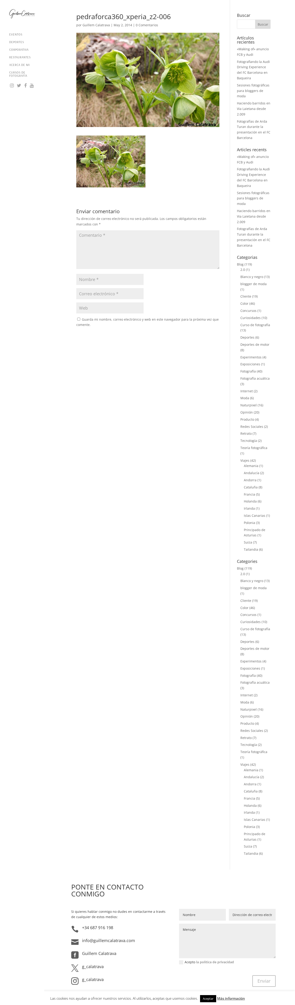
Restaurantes (20, 57)
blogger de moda (253, 284)
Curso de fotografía (255, 325)
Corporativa (19, 49)
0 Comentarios (147, 25)
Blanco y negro (251, 277)
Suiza (248, 542)
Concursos (248, 310)
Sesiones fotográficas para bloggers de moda (253, 90)
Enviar (264, 981)
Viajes (244, 460)
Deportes (16, 42)
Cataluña (251, 487)
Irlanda (249, 508)
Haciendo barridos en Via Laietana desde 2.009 (253, 108)
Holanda (250, 501)
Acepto (209, 962)
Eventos (15, 34)
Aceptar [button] (208, 998)
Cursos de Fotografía (18, 74)
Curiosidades (250, 318)
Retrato (246, 433)
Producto (247, 419)
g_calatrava (93, 966)
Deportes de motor (254, 344)
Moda (244, 398)
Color (244, 303)
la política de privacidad (215, 962)
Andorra (250, 480)
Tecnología (248, 440)
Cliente (245, 296)
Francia (249, 494)
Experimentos (251, 357)
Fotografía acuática (255, 378)
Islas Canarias (254, 515)
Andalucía (251, 473)
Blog (240, 264)
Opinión (246, 412)
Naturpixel (248, 405)
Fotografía (248, 371)
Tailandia (251, 549)
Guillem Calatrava (96, 25)
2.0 (242, 269)
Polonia (249, 522)
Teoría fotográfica (253, 448)
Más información (231, 998)
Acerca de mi (19, 65)
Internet (246, 391)
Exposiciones (250, 364)
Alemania (251, 466)
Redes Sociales (251, 426)
